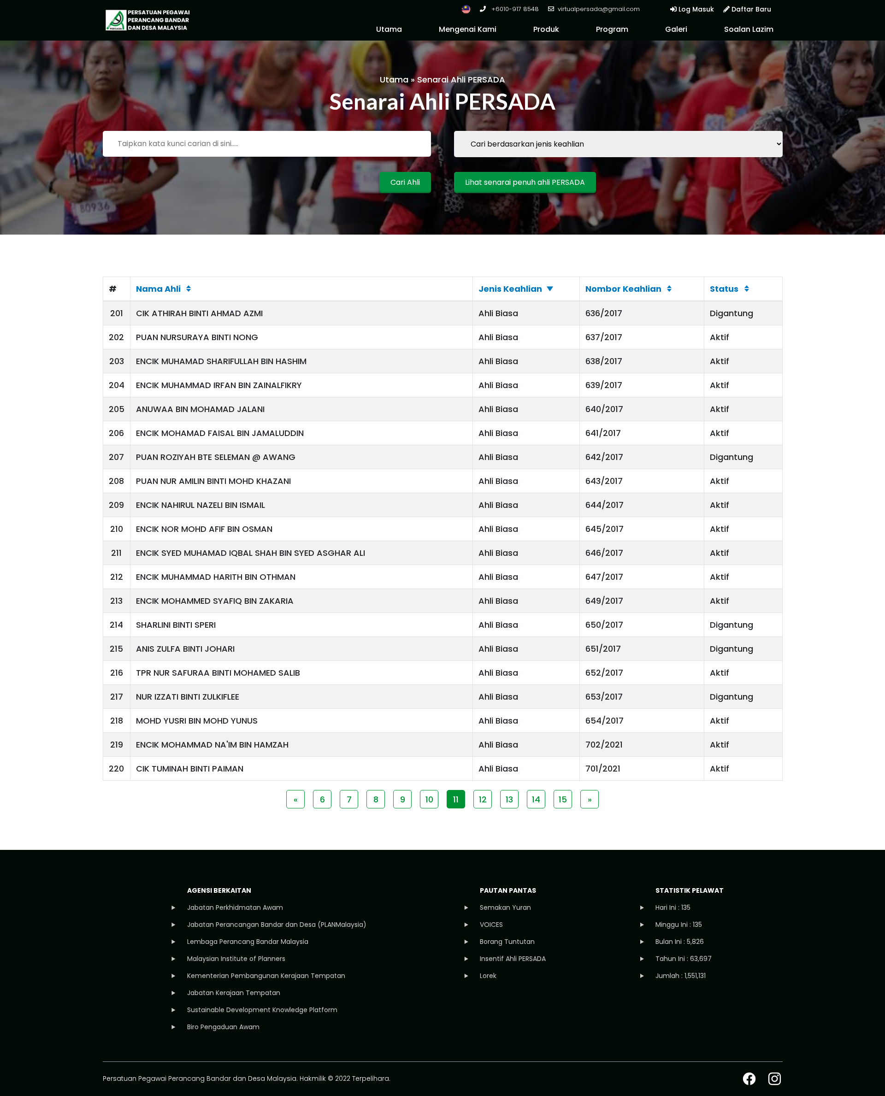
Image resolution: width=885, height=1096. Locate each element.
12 (483, 799)
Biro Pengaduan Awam (223, 1026)
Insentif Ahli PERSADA (513, 958)
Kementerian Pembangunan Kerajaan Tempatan (266, 975)
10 (429, 799)
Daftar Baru (750, 9)
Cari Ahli (405, 182)
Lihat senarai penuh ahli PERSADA (525, 182)
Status (724, 289)
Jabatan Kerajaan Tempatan (233, 992)
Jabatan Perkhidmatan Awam (235, 907)
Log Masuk (695, 9)
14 (536, 799)
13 (509, 799)
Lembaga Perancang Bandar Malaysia (247, 941)
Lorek (488, 975)
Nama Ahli (158, 289)
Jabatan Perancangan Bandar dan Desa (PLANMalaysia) (276, 924)
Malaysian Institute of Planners (236, 958)
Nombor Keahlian (623, 289)
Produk (546, 29)
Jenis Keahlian (510, 289)
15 (563, 799)
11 (456, 799)
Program (612, 29)
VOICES (491, 924)
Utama (389, 29)
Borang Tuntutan (507, 941)
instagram (775, 1079)
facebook (749, 1079)
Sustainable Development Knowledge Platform (262, 1009)
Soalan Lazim (748, 29)
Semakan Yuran (505, 907)
